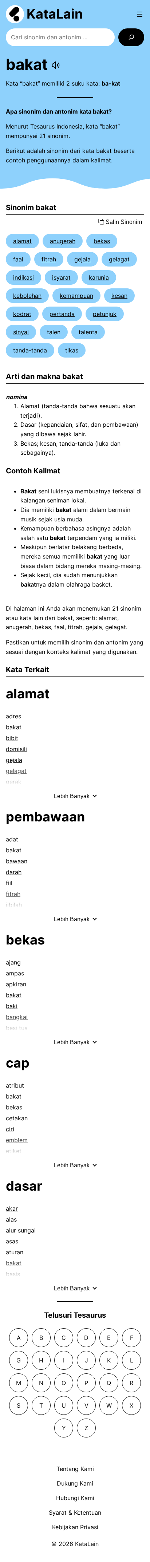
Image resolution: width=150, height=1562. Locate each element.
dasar (24, 1186)
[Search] (131, 37)
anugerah (62, 241)
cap (17, 1063)
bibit (12, 738)
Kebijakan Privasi (75, 1527)
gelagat (119, 259)
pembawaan (45, 817)
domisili (16, 749)
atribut (15, 1085)
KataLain (55, 14)
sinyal (21, 332)
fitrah (49, 259)
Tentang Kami (75, 1468)
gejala (82, 259)
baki (11, 1006)
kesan (119, 295)
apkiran (16, 984)
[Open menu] (139, 14)
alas (11, 1219)
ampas (15, 973)
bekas (102, 241)
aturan (14, 1252)
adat (12, 839)
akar (12, 1208)
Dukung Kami (75, 1483)
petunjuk (105, 313)
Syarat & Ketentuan (75, 1512)
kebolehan (27, 295)
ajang (13, 962)
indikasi (23, 277)
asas (12, 1241)
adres (13, 716)
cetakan (17, 1118)
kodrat (22, 313)
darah (13, 872)
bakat (13, 727)
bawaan (16, 861)
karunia (99, 277)
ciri (10, 1129)
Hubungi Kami (75, 1498)
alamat (22, 241)
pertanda (62, 313)
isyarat (61, 277)
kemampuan (76, 295)
